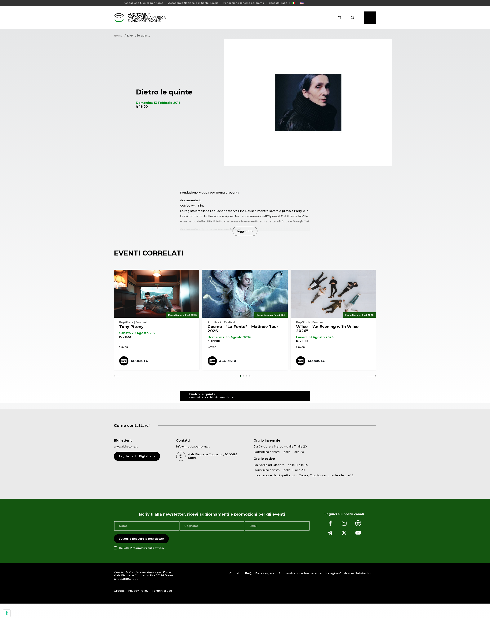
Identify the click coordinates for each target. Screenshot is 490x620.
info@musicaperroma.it (193, 446)
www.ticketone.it (126, 446)
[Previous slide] (118, 376)
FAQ (248, 573)
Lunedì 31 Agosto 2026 (315, 337)
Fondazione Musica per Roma (143, 3)
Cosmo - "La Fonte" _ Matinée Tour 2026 (243, 328)
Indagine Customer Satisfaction (348, 573)
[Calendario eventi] (340, 17)
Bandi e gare (264, 573)
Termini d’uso (162, 590)
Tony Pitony (131, 326)
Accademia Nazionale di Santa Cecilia (193, 3)
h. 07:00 (214, 341)
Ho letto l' (141, 548)
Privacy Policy (138, 590)
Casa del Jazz (278, 3)
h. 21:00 (125, 337)
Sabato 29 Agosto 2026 (138, 333)
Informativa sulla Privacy (148, 548)
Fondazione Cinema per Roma (243, 3)
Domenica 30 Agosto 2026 (229, 337)
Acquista (139, 361)
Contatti (235, 573)
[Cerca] (354, 17)
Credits (119, 590)
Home (118, 35)
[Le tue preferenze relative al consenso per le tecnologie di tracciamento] (6, 613)
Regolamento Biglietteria (137, 456)
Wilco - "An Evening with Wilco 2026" (327, 328)
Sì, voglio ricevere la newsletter (141, 538)
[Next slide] (371, 376)
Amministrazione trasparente (300, 573)
